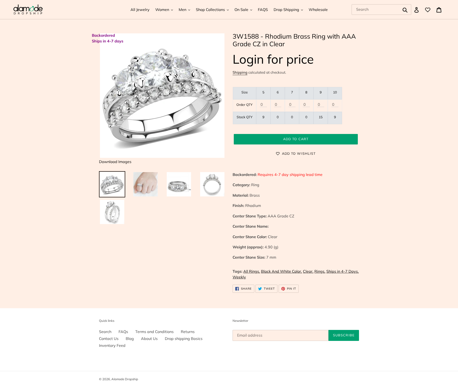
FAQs (123, 331)
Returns (188, 331)
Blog (130, 338)
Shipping (240, 72)
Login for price (273, 59)
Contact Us (109, 338)
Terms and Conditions (154, 331)
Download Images (115, 161)
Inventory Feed (112, 345)
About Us (149, 338)
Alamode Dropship (124, 379)
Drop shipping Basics (184, 338)
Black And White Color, (281, 271)
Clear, (308, 271)
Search (105, 331)
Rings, (319, 271)
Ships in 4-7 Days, (342, 271)
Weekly (239, 277)
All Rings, (251, 271)
